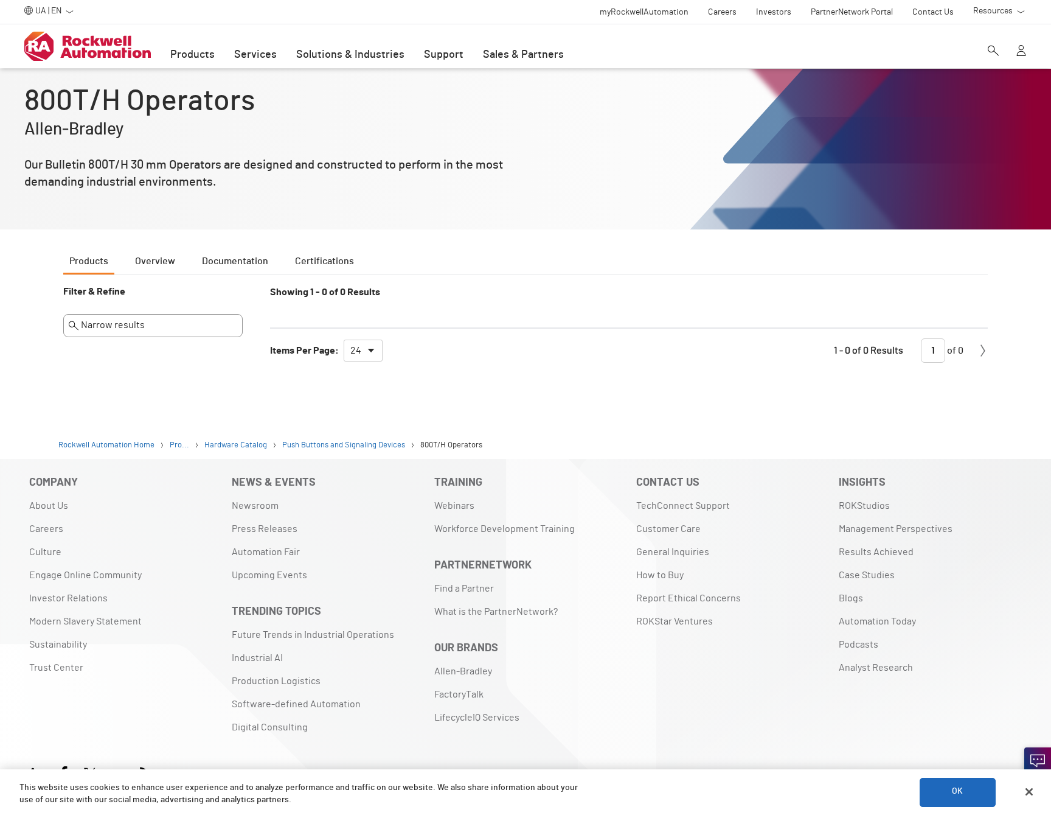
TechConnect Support (683, 506)
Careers (46, 529)
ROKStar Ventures (674, 621)
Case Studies (867, 575)
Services (255, 54)
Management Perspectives (895, 529)
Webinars (454, 506)
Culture (45, 552)
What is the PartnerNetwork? (496, 612)
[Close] (1029, 791)
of (954, 350)
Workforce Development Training (504, 529)
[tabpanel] (525, 330)
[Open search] (993, 51)
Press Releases (264, 529)
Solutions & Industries (350, 54)
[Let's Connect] (1037, 760)
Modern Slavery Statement (85, 621)
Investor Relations (68, 598)
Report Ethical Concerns (688, 598)
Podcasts (858, 644)
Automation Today (877, 621)
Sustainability (58, 644)
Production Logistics (276, 681)
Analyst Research (876, 668)
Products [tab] (88, 261)
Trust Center (56, 668)
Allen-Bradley (463, 671)
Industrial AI (257, 658)
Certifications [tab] (324, 261)
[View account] (1021, 51)
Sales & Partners (523, 54)
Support (443, 54)
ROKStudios (864, 506)
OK (957, 792)
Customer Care (668, 529)
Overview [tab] (155, 261)
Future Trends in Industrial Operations (313, 635)
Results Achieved (876, 552)
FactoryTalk (459, 694)
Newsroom (255, 506)
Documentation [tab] (235, 261)
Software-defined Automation (296, 704)
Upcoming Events (269, 575)
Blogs (851, 598)
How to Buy (660, 575)
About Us (48, 506)
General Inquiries (672, 552)
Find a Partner (464, 588)
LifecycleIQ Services (476, 717)
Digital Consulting (270, 727)
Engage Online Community (85, 575)
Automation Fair (266, 552)
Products (192, 54)
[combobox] (363, 351)
